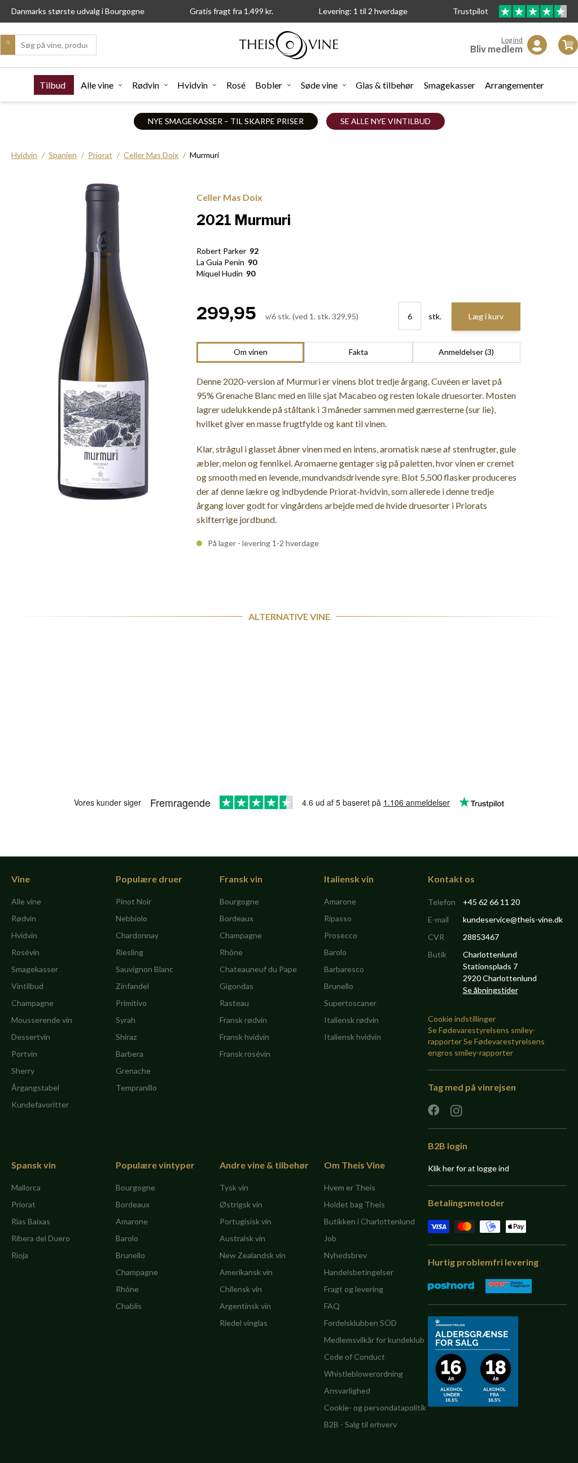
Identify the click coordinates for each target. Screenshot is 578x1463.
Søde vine (319, 85)
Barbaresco (344, 969)
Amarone (340, 901)
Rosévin (25, 952)
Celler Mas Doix (151, 155)
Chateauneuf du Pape (258, 969)
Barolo (335, 952)
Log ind (512, 40)
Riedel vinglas (244, 1323)
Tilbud (52, 85)
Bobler (268, 85)
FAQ (332, 1306)
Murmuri (204, 155)
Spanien (63, 155)
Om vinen (251, 352)
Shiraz (126, 1037)
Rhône (231, 952)
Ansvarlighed (347, 1390)
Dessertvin (30, 1037)
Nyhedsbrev (345, 1255)
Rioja (19, 1255)
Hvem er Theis (349, 1187)
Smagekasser (449, 85)
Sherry (22, 1070)
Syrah (125, 1020)
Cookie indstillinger (462, 1018)
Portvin (24, 1053)
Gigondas (236, 986)
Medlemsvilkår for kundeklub (374, 1340)
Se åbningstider (490, 990)
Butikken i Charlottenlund (369, 1221)
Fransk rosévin (245, 1053)
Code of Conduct (354, 1356)
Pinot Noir (133, 901)
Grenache (133, 1070)
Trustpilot (471, 11)
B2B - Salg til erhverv (360, 1424)
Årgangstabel (35, 1087)
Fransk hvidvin (244, 1037)
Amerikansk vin (246, 1272)
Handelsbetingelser (358, 1272)
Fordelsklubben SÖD (360, 1323)
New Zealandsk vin (253, 1255)
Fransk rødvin (243, 1020)
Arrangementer (514, 85)
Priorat (100, 155)
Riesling (129, 952)
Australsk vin (242, 1238)
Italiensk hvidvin (352, 1037)
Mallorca (26, 1187)
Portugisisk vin (246, 1221)
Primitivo (131, 1003)
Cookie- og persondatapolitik (375, 1407)
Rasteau (234, 1003)
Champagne (32, 1003)
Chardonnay (137, 935)
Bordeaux (236, 918)
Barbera (129, 1053)
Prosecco (340, 935)
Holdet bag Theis (354, 1204)
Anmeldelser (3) (466, 352)
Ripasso (338, 918)
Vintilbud (27, 986)
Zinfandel (132, 986)
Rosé (236, 85)
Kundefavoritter (40, 1104)
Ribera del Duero (40, 1238)
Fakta (358, 352)
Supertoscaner (350, 1003)
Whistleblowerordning (363, 1373)
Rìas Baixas (30, 1221)
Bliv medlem (496, 49)
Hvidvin (192, 85)
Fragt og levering (353, 1289)
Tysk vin (234, 1187)
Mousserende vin (41, 1020)
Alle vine (97, 85)
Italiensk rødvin (351, 1020)
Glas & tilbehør (385, 85)
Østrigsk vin (241, 1204)
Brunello (338, 986)
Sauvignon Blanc (144, 969)
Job (330, 1238)
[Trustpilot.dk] (533, 11)
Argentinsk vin (245, 1306)
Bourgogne (239, 901)
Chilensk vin (241, 1289)
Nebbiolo (131, 918)
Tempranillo (136, 1087)
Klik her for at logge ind (468, 1168)
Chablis (129, 1306)
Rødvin (145, 85)
